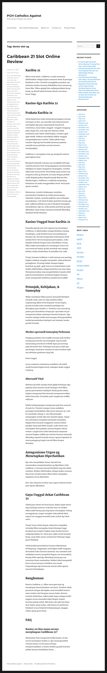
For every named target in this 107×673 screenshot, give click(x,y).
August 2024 (82, 160)
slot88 (79, 248)
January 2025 (82, 149)
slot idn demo (11, 183)
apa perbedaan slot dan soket (13, 82)
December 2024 (83, 152)
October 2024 (82, 156)
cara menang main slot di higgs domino (13, 102)
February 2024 (83, 173)
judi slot (79, 261)
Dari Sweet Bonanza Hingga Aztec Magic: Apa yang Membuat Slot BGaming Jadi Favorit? (89, 79)
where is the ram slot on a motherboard (14, 194)
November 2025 (83, 130)
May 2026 (81, 119)
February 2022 (83, 220)
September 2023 (83, 184)
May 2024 (81, 167)
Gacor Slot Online (13, 72)
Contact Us (56, 28)
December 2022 (83, 204)
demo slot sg (11, 150)
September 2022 (83, 211)
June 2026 (81, 116)
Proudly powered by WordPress (45, 664)
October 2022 (82, 209)
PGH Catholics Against (24, 15)
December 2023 (83, 178)
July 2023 (81, 189)
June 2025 (81, 141)
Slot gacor (80, 287)
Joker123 (80, 279)
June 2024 (81, 165)
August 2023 (82, 187)
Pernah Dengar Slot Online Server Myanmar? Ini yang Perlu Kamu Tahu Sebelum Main (89, 64)
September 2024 (83, 158)
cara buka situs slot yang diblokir (13, 98)
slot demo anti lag (13, 174)
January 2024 (82, 176)
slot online (80, 257)
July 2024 (81, 163)
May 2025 (81, 143)
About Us (45, 28)
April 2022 (81, 215)
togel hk (79, 239)
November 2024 (83, 154)
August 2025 (82, 136)
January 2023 (82, 202)
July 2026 (81, 114)
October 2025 (82, 132)
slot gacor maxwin (83, 265)
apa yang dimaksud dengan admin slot (13, 87)
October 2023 (82, 182)
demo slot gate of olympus (12, 122)
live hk (79, 243)
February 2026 (83, 123)
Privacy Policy (69, 28)
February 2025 (83, 147)
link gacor (80, 235)
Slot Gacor (80, 252)
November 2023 (83, 180)
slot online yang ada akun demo (13, 185)
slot (78, 274)
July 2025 (81, 138)
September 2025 (83, 134)
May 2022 (81, 213)
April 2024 (81, 169)
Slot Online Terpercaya (28, 28)
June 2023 (81, 191)
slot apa (17, 172)
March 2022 (82, 217)
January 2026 (82, 125)
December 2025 (83, 127)
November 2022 (83, 206)
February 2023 (83, 200)
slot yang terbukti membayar (12, 190)
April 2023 (81, 195)
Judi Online (11, 28)
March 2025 (82, 145)
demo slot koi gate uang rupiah (13, 126)
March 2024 (82, 171)
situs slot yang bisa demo (13, 168)
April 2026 (81, 121)
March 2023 (82, 198)
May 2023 (81, 193)
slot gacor (80, 270)
